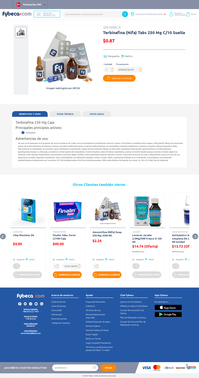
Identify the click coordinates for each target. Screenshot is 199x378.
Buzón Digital (92, 334)
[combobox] (96, 14)
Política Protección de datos (98, 321)
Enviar (108, 367)
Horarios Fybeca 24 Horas (97, 330)
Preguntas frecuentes (95, 301)
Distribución (56, 314)
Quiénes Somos (58, 301)
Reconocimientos (59, 318)
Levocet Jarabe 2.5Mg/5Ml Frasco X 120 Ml (147, 238)
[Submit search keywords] (125, 14)
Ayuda (89, 295)
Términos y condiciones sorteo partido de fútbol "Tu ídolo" (99, 348)
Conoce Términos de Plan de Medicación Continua (133, 323)
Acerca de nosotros (62, 295)
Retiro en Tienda (93, 338)
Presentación (122, 64)
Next (195, 236)
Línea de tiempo (58, 305)
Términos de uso (93, 310)
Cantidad (108, 64)
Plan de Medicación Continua (133, 317)
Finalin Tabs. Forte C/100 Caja (64, 236)
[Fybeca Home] (16, 14)
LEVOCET (136, 232)
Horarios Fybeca (93, 325)
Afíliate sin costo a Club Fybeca (134, 305)
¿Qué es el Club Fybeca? (131, 301)
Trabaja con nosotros (60, 322)
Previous (3, 236)
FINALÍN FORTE (59, 232)
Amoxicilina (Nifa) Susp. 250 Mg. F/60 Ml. (107, 233)
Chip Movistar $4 (23, 235)
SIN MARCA (111, 27)
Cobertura (90, 305)
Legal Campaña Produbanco (98, 342)
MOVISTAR (17, 232)
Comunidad (56, 310)
